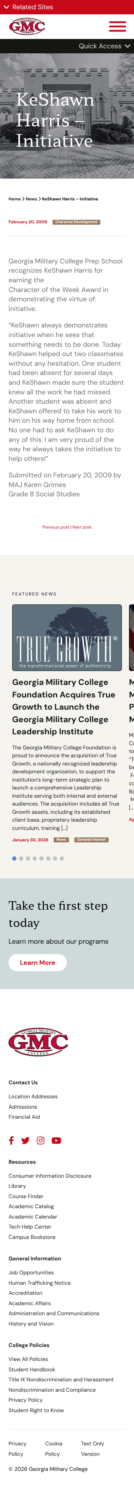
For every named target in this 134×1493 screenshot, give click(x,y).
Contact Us (23, 1082)
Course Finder (26, 1196)
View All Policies (28, 1359)
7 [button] (55, 858)
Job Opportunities (31, 1272)
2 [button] (21, 858)
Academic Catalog (31, 1206)
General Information (35, 1258)
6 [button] (48, 858)
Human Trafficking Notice (40, 1283)
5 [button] (41, 858)
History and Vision (31, 1324)
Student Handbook (32, 1369)
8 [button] (62, 858)
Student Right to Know (36, 1410)
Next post (82, 527)
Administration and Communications (54, 1313)
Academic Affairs (30, 1303)
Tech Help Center (30, 1227)
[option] (67, 723)
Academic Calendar (33, 1217)
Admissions (23, 1107)
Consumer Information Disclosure (50, 1176)
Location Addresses (33, 1096)
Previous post (55, 527)
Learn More (37, 962)
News (31, 199)
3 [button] (28, 858)
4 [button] (35, 858)
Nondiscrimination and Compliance (52, 1390)
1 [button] (14, 858)
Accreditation (25, 1293)
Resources (22, 1162)
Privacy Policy (26, 1400)
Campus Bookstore (32, 1237)
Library (17, 1186)
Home (15, 199)
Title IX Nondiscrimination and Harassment (61, 1379)
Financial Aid (24, 1117)
